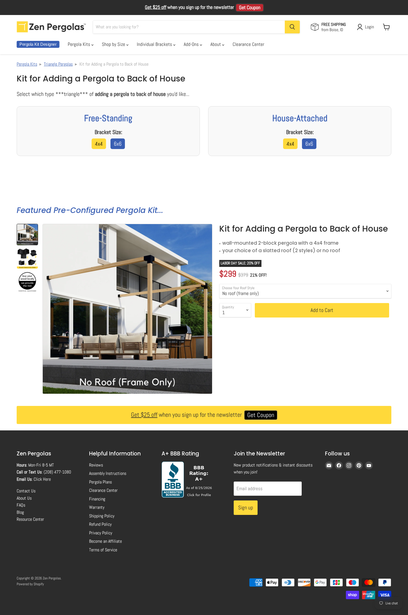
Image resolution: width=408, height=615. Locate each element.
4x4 (99, 143)
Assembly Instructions (107, 473)
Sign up (245, 507)
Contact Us (26, 491)
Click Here (42, 479)
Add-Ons (192, 44)
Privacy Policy (100, 533)
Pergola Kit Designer (38, 44)
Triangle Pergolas (58, 64)
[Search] (292, 27)
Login (369, 27)
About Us (24, 498)
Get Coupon (249, 7)
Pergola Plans (100, 482)
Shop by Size (114, 44)
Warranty (96, 507)
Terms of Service (103, 550)
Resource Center (30, 519)
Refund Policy (100, 524)
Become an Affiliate (105, 541)
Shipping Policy (101, 516)
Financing (97, 499)
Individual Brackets (155, 44)
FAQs (21, 505)
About (216, 44)
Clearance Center (248, 44)
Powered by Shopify (30, 584)
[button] (27, 234)
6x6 (118, 143)
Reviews (96, 465)
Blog (20, 512)
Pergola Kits (79, 44)
